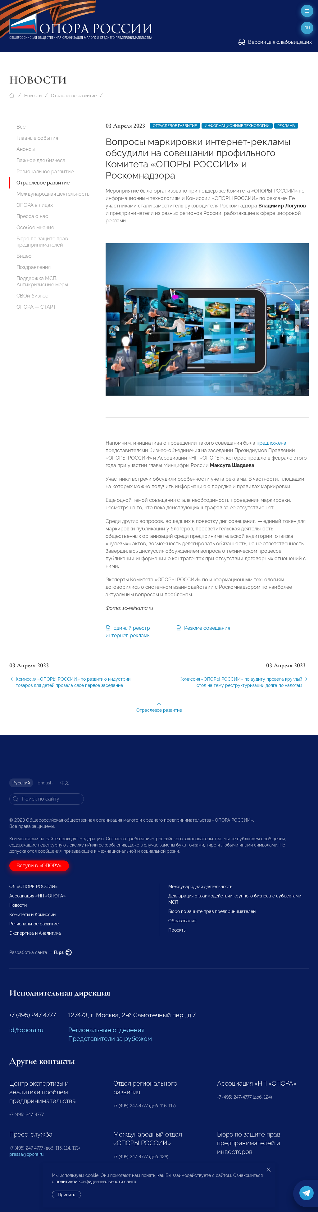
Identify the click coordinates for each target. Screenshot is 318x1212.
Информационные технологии (237, 126)
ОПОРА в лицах (34, 205)
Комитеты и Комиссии (32, 914)
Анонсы (25, 149)
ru (307, 28)
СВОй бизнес (32, 296)
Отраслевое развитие (74, 95)
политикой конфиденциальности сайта (96, 1181)
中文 (64, 782)
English (45, 782)
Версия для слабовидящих (279, 42)
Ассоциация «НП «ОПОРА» (37, 895)
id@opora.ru (26, 1030)
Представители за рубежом (110, 1038)
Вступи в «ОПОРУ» (39, 866)
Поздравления (33, 267)
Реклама (286, 126)
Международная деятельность (52, 194)
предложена (271, 443)
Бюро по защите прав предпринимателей (42, 242)
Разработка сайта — (37, 952)
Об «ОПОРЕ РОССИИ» (33, 886)
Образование (182, 920)
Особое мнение (35, 227)
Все (20, 127)
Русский (21, 782)
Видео (24, 256)
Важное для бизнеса (41, 160)
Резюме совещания (206, 628)
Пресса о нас (32, 216)
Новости (33, 95)
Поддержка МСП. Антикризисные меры (42, 281)
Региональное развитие (45, 172)
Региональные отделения (106, 1030)
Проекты (177, 930)
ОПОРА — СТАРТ (36, 307)
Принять (66, 1194)
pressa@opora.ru (26, 1154)
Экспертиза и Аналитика (35, 933)
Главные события (37, 138)
